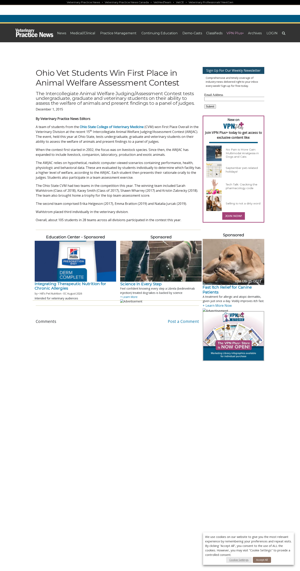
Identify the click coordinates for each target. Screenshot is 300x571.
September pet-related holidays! (242, 169)
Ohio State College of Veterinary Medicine (112, 127)
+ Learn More (129, 297)
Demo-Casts (192, 33)
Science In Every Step (141, 283)
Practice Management (118, 33)
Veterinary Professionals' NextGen (211, 2)
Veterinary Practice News (83, 2)
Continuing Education (159, 33)
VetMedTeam (162, 2)
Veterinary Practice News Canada (127, 2)
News (61, 33)
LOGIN (272, 33)
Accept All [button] (262, 560)
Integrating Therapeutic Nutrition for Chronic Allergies (70, 286)
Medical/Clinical (82, 33)
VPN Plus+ (235, 33)
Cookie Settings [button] (239, 560)
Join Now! (233, 215)
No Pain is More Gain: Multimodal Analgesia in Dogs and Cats (242, 153)
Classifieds (214, 33)
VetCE (180, 2)
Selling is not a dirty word (243, 203)
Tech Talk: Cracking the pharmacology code (241, 186)
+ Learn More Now (217, 305)
